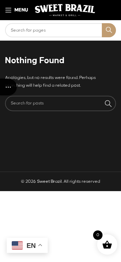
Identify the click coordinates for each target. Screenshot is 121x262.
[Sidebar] (8, 87)
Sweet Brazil (49, 181)
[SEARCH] (109, 30)
